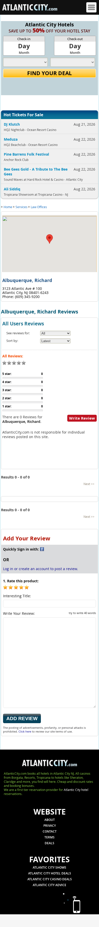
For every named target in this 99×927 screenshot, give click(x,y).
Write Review (82, 418)
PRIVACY (49, 825)
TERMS (49, 837)
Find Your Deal (49, 73)
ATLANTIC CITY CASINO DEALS (49, 879)
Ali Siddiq (12, 189)
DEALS (49, 843)
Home (8, 207)
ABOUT (49, 820)
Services (21, 207)
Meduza (11, 139)
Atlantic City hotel (76, 790)
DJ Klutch (12, 124)
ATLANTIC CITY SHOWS (49, 867)
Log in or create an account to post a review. (40, 568)
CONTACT (50, 831)
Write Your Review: (49, 613)
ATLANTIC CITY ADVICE (49, 885)
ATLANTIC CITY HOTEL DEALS (49, 873)
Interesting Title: (17, 595)
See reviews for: (18, 333)
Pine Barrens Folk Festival (26, 154)
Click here (25, 731)
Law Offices (39, 207)
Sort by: (12, 340)
